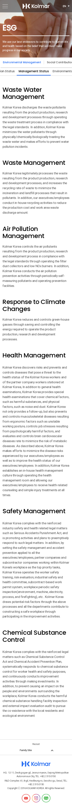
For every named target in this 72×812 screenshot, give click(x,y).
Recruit (36, 744)
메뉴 (5, 6)
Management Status (34, 71)
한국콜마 (36, 6)
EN (64, 6)
